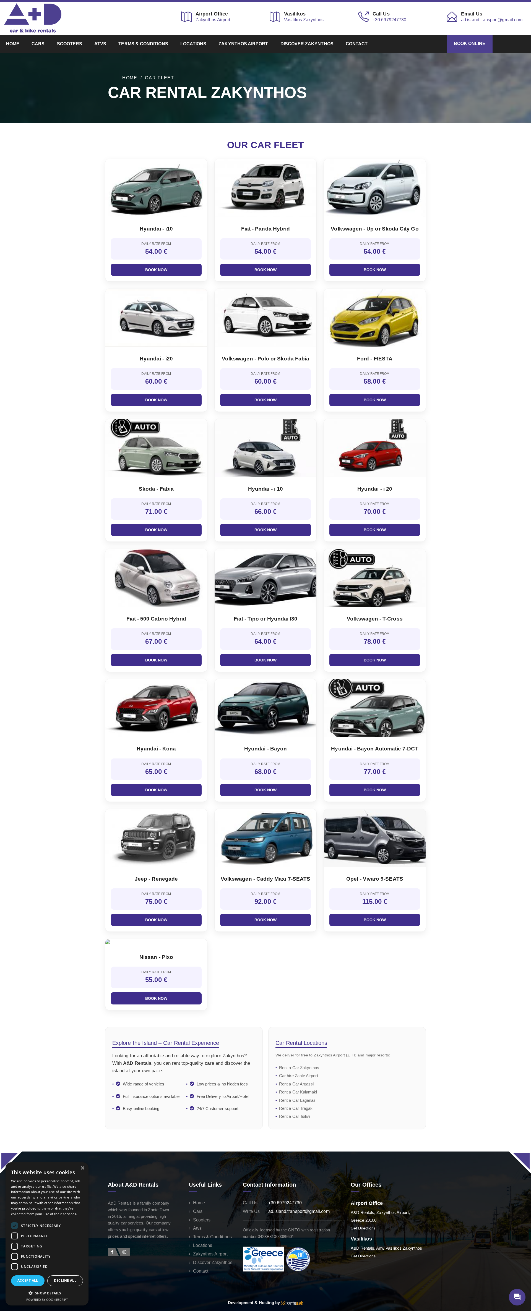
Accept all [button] (27, 1280)
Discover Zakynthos (307, 43)
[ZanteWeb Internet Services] (292, 1302)
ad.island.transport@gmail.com (299, 1211)
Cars (38, 43)
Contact (357, 43)
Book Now (156, 270)
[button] (47, 1293)
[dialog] (47, 1234)
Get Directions (363, 1228)
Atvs (100, 43)
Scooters (69, 43)
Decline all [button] (65, 1280)
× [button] (82, 1168)
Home (12, 43)
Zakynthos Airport (243, 43)
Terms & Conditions (143, 43)
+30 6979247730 (285, 1202)
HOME (129, 77)
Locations (193, 43)
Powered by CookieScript (47, 1299)
